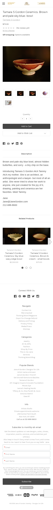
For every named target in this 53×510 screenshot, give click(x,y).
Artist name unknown (26, 372)
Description (26, 154)
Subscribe (26, 481)
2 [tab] (26, 268)
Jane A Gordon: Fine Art (26, 375)
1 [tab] (22, 268)
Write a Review (9, 31)
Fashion (26, 347)
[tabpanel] (14, 244)
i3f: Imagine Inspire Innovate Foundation (26, 383)
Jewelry (27, 341)
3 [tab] (31, 268)
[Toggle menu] (3, 3)
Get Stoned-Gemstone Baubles (26, 377)
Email (7, 447)
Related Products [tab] (26, 218)
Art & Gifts (26, 344)
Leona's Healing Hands (26, 388)
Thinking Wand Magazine (26, 316)
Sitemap (26, 329)
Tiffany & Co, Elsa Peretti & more (26, 391)
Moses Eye (26, 386)
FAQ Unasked (26, 313)
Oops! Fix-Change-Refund (26, 318)
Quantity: (26, 114)
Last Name (9, 461)
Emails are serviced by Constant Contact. (33, 474)
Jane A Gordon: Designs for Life (26, 369)
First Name (10, 454)
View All (27, 396)
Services (26, 355)
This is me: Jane (26, 352)
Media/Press (26, 326)
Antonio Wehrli (26, 394)
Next (50, 242)
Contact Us (26, 310)
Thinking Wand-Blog (26, 357)
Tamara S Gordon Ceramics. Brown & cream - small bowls (39, 256)
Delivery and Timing (27, 321)
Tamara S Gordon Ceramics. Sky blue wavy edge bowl (14, 256)
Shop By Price (26, 349)
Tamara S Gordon (26, 380)
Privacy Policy (26, 324)
